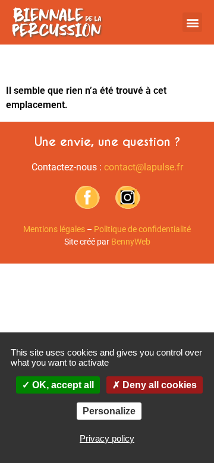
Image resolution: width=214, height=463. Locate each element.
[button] (192, 22)
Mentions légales (54, 229)
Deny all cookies (158, 385)
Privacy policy (107, 438)
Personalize (109, 411)
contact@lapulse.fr (143, 167)
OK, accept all (62, 385)
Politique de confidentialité (142, 229)
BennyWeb (130, 241)
